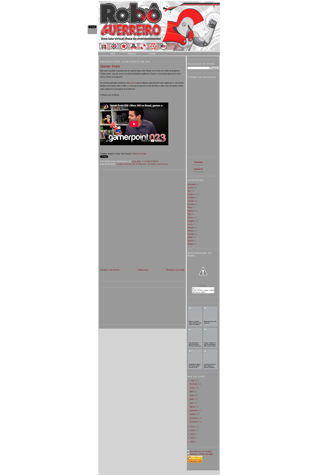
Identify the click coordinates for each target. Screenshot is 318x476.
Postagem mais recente (109, 270)
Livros (190, 224)
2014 (192, 434)
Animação (192, 184)
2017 (192, 442)
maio (192, 395)
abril (192, 391)
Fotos (190, 207)
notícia (133, 83)
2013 (192, 430)
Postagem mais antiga (175, 270)
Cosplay (191, 197)
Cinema (191, 194)
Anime (190, 188)
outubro (193, 414)
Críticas (191, 201)
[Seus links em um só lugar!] (200, 451)
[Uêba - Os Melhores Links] (195, 462)
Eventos (191, 204)
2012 (192, 426)
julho (192, 403)
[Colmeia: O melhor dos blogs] (200, 454)
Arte (189, 191)
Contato (152, 54)
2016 (192, 438)
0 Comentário (150, 161)
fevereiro (193, 384)
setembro (194, 410)
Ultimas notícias (158, 164)
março (193, 388)
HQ (189, 214)
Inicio (113, 54)
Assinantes (198, 162)
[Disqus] (142, 204)
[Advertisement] (118, 250)
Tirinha (190, 244)
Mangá (190, 227)
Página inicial (143, 270)
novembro (194, 418)
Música (191, 231)
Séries (190, 237)
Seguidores (198, 169)
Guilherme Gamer (138, 154)
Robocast (132, 54)
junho (192, 399)
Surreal (190, 234)
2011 (192, 381)
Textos (190, 241)
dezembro (194, 422)
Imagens (191, 221)
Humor (190, 217)
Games (191, 211)
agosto (193, 407)
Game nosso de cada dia (131, 164)
